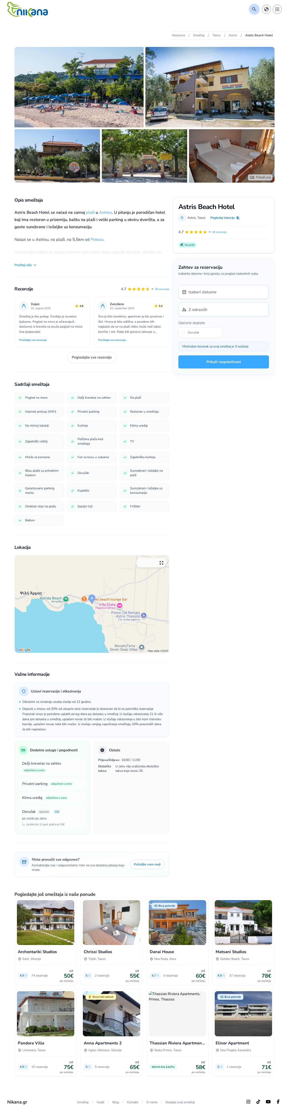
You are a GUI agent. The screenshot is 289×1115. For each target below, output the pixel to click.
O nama (151, 1102)
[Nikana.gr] (27, 9)
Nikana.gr (17, 1102)
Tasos (201, 218)
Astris (191, 218)
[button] (145, 289)
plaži (90, 212)
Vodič (100, 1102)
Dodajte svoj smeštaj (180, 1102)
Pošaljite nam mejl (147, 864)
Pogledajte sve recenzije (92, 357)
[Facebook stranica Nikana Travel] (278, 1101)
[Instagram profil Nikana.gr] (248, 1101)
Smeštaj (83, 1102)
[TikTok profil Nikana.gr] (258, 1101)
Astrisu (105, 212)
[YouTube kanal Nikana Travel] (268, 1101)
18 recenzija (162, 289)
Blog (115, 1102)
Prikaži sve (263, 177)
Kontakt (132, 1102)
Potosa (97, 239)
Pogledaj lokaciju (222, 218)
